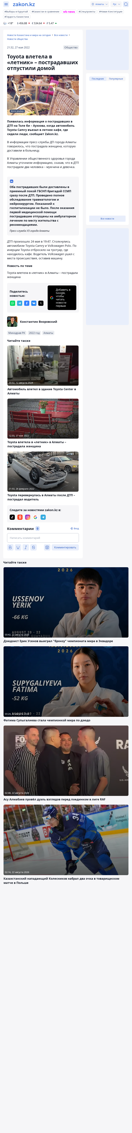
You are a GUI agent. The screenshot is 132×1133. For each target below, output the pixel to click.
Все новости (61, 35)
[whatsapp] (12, 303)
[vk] (34, 303)
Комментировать (65, 547)
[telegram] (20, 303)
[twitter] (41, 303)
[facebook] (27, 303)
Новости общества (17, 39)
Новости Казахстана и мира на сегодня (29, 35)
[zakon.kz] (24, 4)
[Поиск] (126, 4)
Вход (76, 528)
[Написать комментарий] (43, 538)
